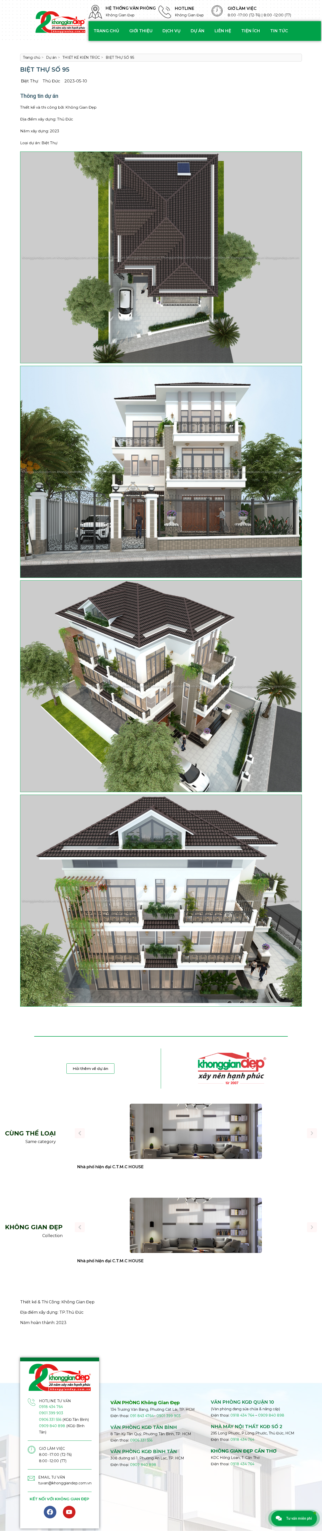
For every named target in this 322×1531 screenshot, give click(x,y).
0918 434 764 (51, 1406)
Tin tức (279, 30)
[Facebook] (50, 1512)
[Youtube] (69, 1512)
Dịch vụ (172, 30)
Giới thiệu (140, 30)
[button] (80, 1133)
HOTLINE (184, 8)
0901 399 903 (51, 1413)
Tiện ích (250, 30)
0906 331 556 (50, 1419)
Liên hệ (223, 30)
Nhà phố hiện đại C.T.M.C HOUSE (110, 1166)
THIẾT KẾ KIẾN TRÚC (81, 57)
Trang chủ (106, 30)
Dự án (198, 30)
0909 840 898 (52, 1426)
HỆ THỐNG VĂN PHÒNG (131, 8)
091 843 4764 (142, 1416)
